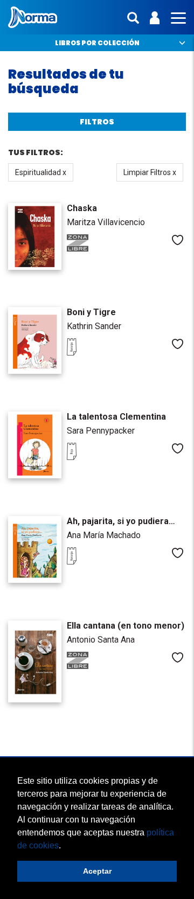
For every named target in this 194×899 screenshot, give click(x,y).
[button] (64, 846)
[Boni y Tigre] (34, 340)
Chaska (82, 208)
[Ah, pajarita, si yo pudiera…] (34, 549)
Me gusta (177, 240)
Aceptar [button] (97, 871)
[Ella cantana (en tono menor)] (34, 661)
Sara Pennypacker (101, 431)
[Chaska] (34, 236)
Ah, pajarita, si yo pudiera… (121, 521)
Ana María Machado (104, 535)
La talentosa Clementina (116, 417)
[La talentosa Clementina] (34, 445)
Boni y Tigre (91, 312)
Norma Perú (32, 17)
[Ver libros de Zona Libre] (88, 249)
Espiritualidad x (40, 172)
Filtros (97, 121)
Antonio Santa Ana (101, 640)
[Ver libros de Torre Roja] (88, 457)
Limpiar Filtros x (149, 172)
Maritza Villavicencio (106, 222)
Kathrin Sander (94, 326)
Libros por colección (97, 42)
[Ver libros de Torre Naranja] (88, 353)
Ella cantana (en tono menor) (125, 626)
